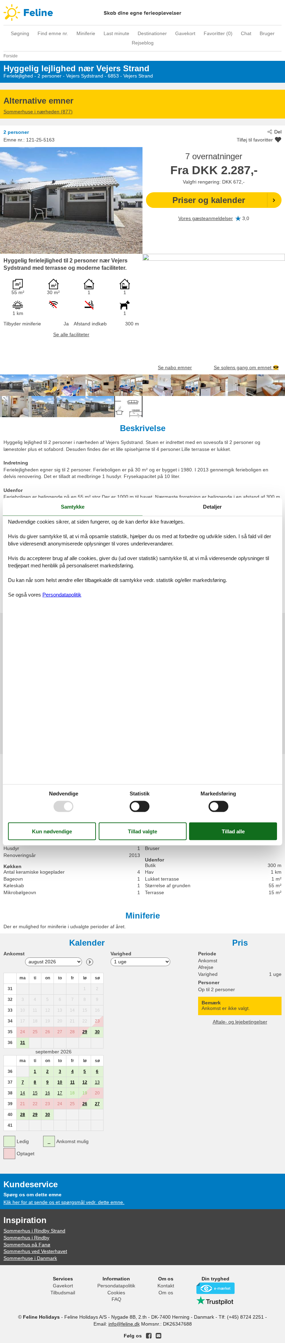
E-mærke (215, 1288)
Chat (246, 33)
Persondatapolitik (116, 1285)
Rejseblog (143, 43)
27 (97, 1103)
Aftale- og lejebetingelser (240, 1022)
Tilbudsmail (62, 1292)
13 (97, 1082)
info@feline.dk (124, 1324)
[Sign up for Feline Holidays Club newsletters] (158, 1335)
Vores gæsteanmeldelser (205, 218)
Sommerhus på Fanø (26, 1244)
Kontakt (165, 1285)
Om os (165, 1292)
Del (278, 132)
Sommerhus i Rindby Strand (34, 1230)
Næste (89, 961)
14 (22, 1093)
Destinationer (152, 33)
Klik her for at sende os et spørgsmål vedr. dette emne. (63, 1202)
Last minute (116, 33)
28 (22, 1114)
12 (84, 1082)
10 (59, 1082)
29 (84, 1031)
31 (22, 1042)
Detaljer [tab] (212, 506)
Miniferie (85, 33)
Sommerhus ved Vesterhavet (35, 1251)
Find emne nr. (53, 33)
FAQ (116, 1299)
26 (84, 1103)
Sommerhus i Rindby (26, 1237)
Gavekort (185, 33)
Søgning (20, 33)
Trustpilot (215, 1300)
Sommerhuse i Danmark (30, 1258)
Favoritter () (218, 33)
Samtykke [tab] (72, 506)
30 (97, 1031)
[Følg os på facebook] (149, 1335)
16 (47, 1093)
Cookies (116, 1292)
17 (59, 1093)
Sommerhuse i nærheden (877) (38, 111)
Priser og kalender (208, 200)
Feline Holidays (142, 12)
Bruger (267, 33)
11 (72, 1082)
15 (35, 1093)
